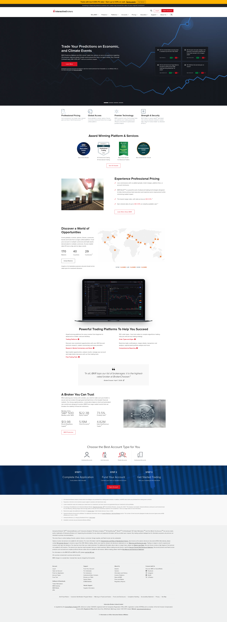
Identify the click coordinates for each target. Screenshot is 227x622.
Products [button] (104, 15)
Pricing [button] (134, 15)
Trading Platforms (71, 339)
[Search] (151, 10)
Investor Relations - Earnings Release (111, 513)
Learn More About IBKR (124, 212)
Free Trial (55, 577)
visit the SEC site (89, 552)
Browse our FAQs (88, 577)
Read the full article (98, 507)
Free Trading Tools (71, 357)
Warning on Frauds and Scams (102, 597)
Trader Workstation (57, 584)
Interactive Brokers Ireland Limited (113, 604)
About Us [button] (163, 15)
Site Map (164, 597)
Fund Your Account (89, 569)
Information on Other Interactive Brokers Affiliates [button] (114, 614)
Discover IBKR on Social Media (154, 569)
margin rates (127, 508)
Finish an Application (58, 573)
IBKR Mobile (55, 588)
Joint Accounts (105, 460)
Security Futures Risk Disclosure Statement (141, 547)
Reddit (149, 575)
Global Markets (68, 261)
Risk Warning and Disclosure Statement (133, 549)
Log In (157, 11)
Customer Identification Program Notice (81, 597)
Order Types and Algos (126, 339)
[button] (171, 15)
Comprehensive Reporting (127, 348)
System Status (87, 579)
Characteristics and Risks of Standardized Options (114, 541)
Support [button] (153, 15)
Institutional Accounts (140, 460)
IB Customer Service (62, 543)
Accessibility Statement (147, 597)
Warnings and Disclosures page (137, 543)
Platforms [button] (114, 15)
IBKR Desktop (56, 586)
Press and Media (119, 579)
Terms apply (131, 2)
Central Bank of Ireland (71, 607)
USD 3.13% (137, 204)
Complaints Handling (133, 597)
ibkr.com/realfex (78, 70)
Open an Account (57, 571)
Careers (117, 571)
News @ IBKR (118, 577)
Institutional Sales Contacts (91, 575)
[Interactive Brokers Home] (63, 10)
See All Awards (113, 166)
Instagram (150, 573)
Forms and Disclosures (119, 597)
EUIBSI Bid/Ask (88, 581)
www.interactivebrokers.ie (144, 609)
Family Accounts (122, 460)
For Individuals (88, 571)
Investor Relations (119, 575)
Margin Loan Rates (139, 545)
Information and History (121, 573)
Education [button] (143, 15)
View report (92, 517)
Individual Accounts (87, 460)
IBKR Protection (68, 432)
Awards (117, 569)
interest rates (91, 511)
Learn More (69, 64)
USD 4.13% (148, 199)
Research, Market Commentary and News (79, 348)
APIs (53, 590)
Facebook (150, 571)
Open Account (167, 11)
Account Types (56, 575)
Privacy (158, 597)
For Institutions (88, 573)
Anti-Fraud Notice (64, 597)
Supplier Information (89, 588)
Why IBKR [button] (94, 15)
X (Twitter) (150, 577)
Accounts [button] (124, 15)
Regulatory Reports (120, 581)
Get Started (141, 2)
